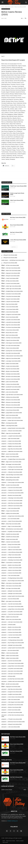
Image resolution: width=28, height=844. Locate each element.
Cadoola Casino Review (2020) (14, 441)
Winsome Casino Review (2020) (14, 430)
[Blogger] (7, 831)
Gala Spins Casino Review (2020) (15, 622)
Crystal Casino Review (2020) (12, 278)
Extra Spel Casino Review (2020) (15, 712)
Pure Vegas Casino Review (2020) (13, 588)
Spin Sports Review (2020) (16, 232)
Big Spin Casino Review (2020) (12, 371)
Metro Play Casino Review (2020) (15, 503)
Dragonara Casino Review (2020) (15, 490)
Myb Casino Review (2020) (13, 438)
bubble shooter (4, 260)
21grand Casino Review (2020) (12, 340)
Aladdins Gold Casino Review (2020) (16, 681)
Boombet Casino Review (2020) (14, 495)
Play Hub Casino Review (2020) (12, 368)
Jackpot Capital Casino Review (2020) (16, 596)
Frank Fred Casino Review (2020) (15, 614)
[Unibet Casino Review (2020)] (5, 202)
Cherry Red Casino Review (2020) (13, 296)
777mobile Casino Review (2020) (15, 719)
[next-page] (5, 207)
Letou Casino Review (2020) (12, 392)
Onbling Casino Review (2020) (12, 397)
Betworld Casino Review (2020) (12, 389)
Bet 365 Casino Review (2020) (12, 684)
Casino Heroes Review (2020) (12, 309)
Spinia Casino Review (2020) (12, 454)
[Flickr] (14, 831)
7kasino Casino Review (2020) (12, 348)
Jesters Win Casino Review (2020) (18, 239)
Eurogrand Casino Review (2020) (15, 691)
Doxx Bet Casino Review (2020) (14, 604)
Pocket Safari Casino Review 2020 (15, 469)
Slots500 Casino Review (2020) (12, 534)
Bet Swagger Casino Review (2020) (13, 464)
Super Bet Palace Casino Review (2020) (14, 394)
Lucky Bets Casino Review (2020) (13, 319)
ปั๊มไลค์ (2, 270)
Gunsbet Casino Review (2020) (12, 485)
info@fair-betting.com (12, 821)
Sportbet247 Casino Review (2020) (13, 386)
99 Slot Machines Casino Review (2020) (14, 529)
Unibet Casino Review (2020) (16, 200)
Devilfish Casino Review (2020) (14, 694)
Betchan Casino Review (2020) (14, 707)
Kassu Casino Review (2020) (16, 225)
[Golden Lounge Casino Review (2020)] (5, 195)
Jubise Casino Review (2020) (12, 381)
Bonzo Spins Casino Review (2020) (15, 671)
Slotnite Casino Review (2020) (15, 567)
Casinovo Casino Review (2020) (14, 573)
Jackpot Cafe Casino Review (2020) (15, 420)
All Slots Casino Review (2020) (12, 265)
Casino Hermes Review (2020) (12, 330)
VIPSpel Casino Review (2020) (14, 554)
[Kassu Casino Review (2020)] (5, 227)
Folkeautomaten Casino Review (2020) (14, 355)
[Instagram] (17, 831)
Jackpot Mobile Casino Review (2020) (14, 412)
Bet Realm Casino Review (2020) (13, 376)
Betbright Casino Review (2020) (14, 591)
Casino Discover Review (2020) (12, 410)
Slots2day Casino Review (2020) (13, 374)
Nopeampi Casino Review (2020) (13, 273)
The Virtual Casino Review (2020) (13, 327)
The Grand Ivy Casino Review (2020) (15, 492)
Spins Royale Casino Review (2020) (13, 601)
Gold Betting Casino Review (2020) (17, 260)
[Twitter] (10, 22)
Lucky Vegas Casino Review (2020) (13, 361)
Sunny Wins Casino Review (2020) (15, 611)
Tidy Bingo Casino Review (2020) (15, 467)
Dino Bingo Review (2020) (11, 423)
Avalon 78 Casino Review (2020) (15, 521)
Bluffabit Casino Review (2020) (14, 446)
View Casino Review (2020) (14, 547)
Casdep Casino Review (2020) (12, 366)
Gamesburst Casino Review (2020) (13, 293)
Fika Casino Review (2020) (13, 575)
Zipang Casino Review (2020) (14, 544)
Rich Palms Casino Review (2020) (17, 217)
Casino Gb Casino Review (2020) (15, 487)
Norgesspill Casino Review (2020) (13, 686)
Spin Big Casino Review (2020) (14, 557)
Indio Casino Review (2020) (14, 726)
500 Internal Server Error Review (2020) (16, 721)
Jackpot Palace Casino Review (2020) (16, 609)
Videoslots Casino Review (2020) (15, 472)
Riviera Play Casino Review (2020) (13, 523)
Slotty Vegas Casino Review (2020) (15, 498)
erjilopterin (3, 420)
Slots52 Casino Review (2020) (14, 709)
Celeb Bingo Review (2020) (11, 425)
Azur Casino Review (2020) (13, 518)
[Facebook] (7, 22)
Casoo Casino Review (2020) (12, 306)
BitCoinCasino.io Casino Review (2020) (14, 407)
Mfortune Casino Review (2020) (14, 549)
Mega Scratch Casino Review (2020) (13, 461)
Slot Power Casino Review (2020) (13, 337)
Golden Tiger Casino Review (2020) (13, 286)
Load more (13, 247)
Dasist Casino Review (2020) (12, 317)
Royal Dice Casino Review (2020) (13, 324)
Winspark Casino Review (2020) (10, 255)
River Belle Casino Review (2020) (13, 353)
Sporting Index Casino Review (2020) (14, 350)
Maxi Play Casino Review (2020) (15, 689)
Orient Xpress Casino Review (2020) (13, 583)
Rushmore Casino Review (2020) (13, 379)
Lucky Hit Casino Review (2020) (12, 301)
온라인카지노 (4, 567)
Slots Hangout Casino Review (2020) (13, 343)
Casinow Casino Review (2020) (12, 384)
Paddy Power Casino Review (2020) (18, 186)
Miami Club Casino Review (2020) (13, 270)
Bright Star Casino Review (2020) (13, 358)
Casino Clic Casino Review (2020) (15, 500)
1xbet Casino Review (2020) (14, 508)
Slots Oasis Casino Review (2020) (13, 268)
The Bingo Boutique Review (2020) (15, 578)
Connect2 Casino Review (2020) (12, 283)
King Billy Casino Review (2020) (14, 531)
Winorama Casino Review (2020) (13, 399)
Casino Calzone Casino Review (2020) (16, 697)
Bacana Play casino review (12, 332)
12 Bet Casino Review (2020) (12, 653)
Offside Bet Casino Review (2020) (15, 451)
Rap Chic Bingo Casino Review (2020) (16, 580)
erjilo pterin (4, 430)
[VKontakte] (21, 831)
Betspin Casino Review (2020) (12, 456)
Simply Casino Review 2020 (12, 539)
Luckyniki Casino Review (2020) (15, 436)
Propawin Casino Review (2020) (12, 299)
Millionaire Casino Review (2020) (15, 505)
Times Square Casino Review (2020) (15, 606)
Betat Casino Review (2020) (12, 335)
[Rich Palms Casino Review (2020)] (5, 219)
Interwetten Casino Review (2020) (13, 417)
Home (2, 6)
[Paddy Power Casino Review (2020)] (5, 188)
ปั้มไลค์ (2, 265)
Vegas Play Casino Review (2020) (15, 448)
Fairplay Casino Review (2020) (14, 443)
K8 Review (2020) (11, 624)
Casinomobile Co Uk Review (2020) (13, 562)
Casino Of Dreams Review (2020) (15, 552)
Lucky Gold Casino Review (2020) (13, 322)
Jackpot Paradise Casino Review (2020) (16, 428)
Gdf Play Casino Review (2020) (12, 513)
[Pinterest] (14, 22)
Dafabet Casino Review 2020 (12, 616)
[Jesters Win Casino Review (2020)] (5, 241)
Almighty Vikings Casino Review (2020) (14, 291)
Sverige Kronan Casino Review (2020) (16, 516)
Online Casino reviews (9, 6)
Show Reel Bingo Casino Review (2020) (14, 474)
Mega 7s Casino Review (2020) (14, 526)
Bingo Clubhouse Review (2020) (12, 477)
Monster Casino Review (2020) (14, 570)
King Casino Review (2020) (11, 304)
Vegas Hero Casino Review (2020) (13, 433)
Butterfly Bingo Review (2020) (12, 480)
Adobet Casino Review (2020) (12, 655)
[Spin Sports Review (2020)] (5, 234)
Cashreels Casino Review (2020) (13, 542)
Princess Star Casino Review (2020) (13, 619)
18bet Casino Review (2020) (14, 699)
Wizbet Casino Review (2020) (12, 363)
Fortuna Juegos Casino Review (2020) (16, 482)
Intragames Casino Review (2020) (13, 314)
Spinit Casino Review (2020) (12, 415)
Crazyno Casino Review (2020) (12, 511)
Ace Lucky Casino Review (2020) (12, 345)
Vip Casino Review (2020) (13, 598)
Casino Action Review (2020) (12, 312)
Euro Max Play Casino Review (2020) (15, 678)
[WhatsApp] (17, 22)
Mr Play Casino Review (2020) (12, 281)
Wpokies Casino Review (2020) (14, 565)
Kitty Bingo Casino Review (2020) (15, 560)
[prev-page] (2, 207)
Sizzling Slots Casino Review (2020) (15, 704)
